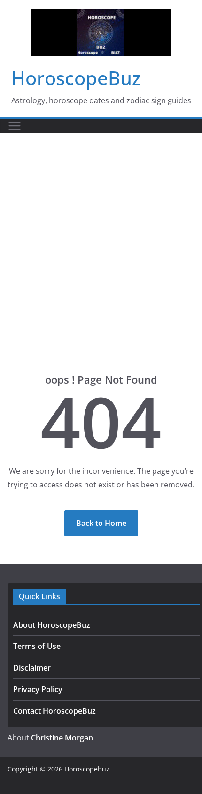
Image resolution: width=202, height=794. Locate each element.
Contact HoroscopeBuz (54, 711)
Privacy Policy (37, 689)
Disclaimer (32, 668)
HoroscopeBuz (76, 78)
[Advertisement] (101, 239)
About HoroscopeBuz (51, 625)
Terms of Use (37, 646)
